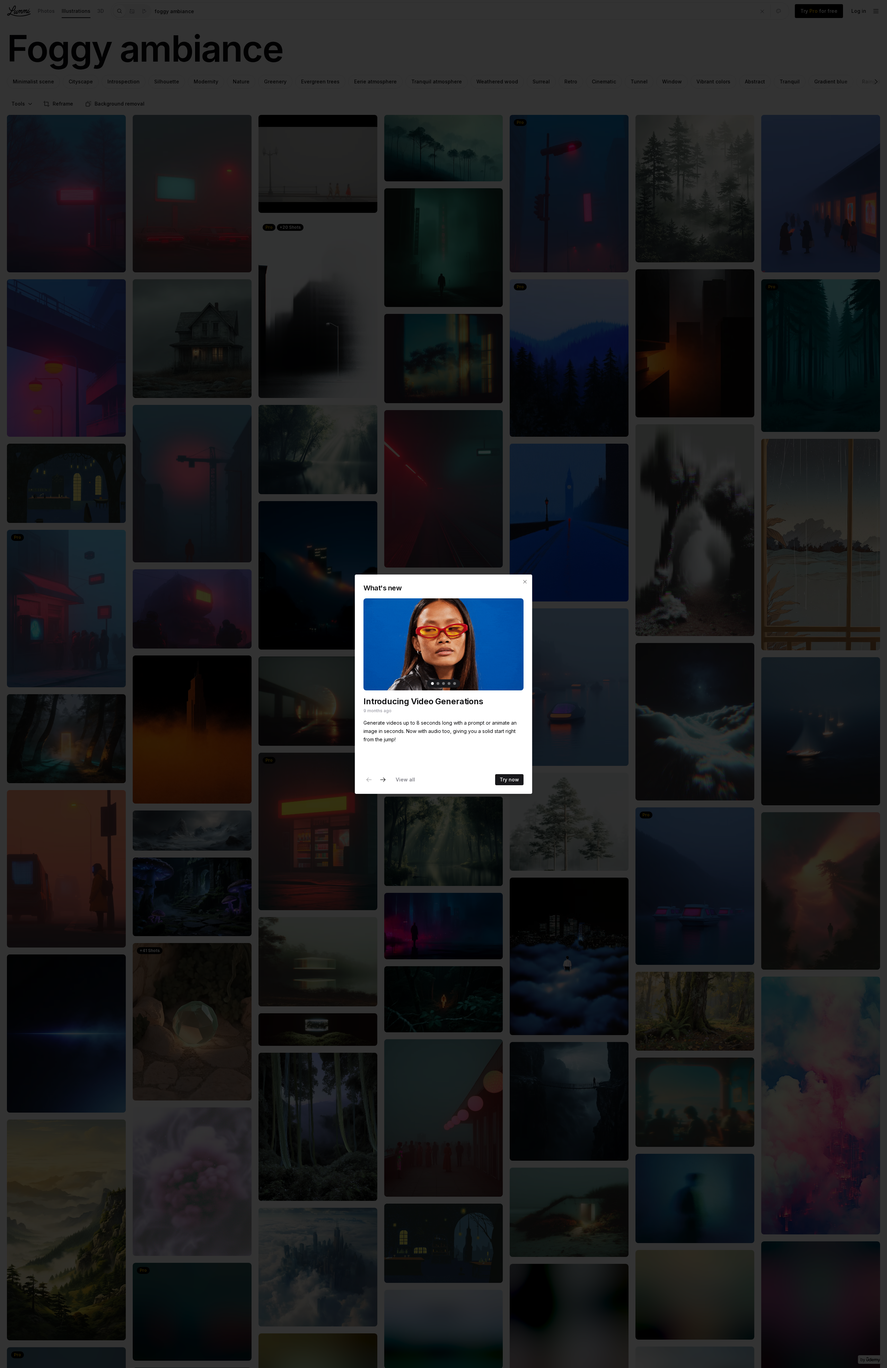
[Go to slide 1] (432, 683)
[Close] (525, 582)
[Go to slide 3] (443, 683)
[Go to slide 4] (449, 683)
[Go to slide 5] (454, 683)
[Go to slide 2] (438, 683)
